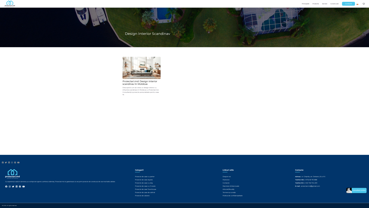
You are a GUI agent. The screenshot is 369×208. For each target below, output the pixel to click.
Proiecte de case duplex (144, 180)
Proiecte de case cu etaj (144, 183)
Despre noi (227, 176)
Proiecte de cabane (142, 196)
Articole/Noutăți (228, 189)
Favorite (362, 3)
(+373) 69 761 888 (311, 180)
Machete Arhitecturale (231, 186)
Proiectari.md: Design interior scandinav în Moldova (140, 82)
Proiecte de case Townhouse (145, 189)
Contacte (348, 4)
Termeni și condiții (229, 192)
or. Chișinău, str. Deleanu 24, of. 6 (313, 176)
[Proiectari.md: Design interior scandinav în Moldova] (142, 68)
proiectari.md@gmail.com (310, 186)
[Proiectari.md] (10, 6)
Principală (305, 4)
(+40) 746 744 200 (310, 183)
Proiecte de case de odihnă (145, 192)
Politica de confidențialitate (233, 196)
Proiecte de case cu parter (145, 176)
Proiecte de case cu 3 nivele (145, 186)
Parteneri (226, 180)
